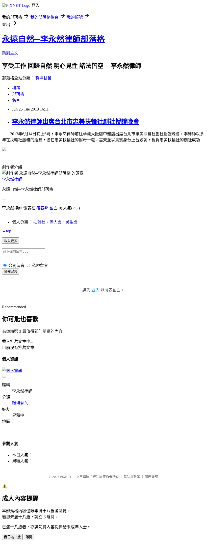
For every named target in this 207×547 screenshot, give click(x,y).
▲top (6, 231)
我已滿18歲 (12, 537)
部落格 (18, 94)
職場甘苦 (43, 78)
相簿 (16, 88)
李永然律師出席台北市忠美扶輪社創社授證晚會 (75, 121)
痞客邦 (42, 208)
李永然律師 (12, 179)
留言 (53, 208)
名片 (16, 100)
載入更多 (10, 241)
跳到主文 (10, 53)
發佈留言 (10, 272)
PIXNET (65, 477)
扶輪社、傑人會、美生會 (55, 222)
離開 (29, 537)
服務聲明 (151, 477)
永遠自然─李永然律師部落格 (53, 39)
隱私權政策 (132, 477)
